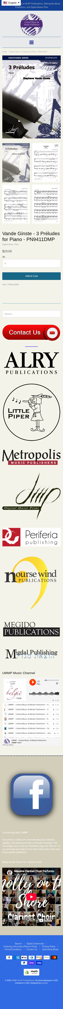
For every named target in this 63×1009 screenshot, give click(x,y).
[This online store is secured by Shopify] (31, 974)
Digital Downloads (35, 943)
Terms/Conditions (13, 949)
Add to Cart (31, 276)
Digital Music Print (10, 244)
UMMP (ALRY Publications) (22, 980)
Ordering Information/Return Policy (20, 946)
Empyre (44, 982)
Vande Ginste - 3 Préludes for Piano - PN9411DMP (28, 52)
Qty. (3, 257)
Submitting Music (50, 949)
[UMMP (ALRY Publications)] (31, 34)
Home (4, 52)
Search (18, 943)
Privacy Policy (48, 946)
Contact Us (31, 949)
